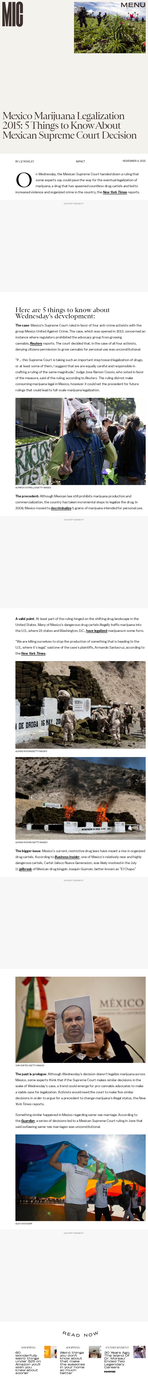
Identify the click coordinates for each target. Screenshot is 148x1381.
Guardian (28, 1121)
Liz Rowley (26, 161)
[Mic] (12, 14)
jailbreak (25, 869)
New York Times (115, 192)
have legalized (96, 630)
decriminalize (61, 508)
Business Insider (67, 857)
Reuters (36, 343)
